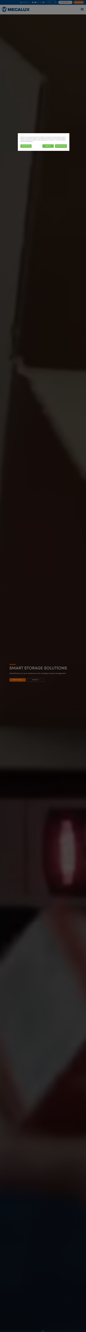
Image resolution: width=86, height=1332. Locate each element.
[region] (43, 142)
